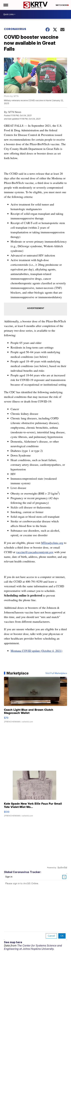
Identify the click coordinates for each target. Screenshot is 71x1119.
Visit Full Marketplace (56, 673)
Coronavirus (15, 29)
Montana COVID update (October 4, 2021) (36, 651)
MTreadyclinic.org (52, 543)
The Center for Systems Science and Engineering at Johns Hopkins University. (33, 947)
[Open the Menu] (5, 5)
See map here (13, 942)
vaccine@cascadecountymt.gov (34, 552)
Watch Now (61, 5)
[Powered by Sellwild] (62, 867)
